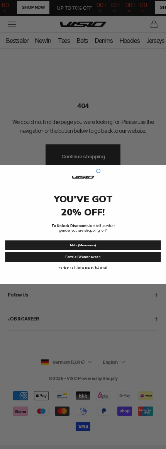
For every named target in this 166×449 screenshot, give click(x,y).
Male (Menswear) (83, 245)
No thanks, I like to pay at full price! (83, 267)
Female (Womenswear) (83, 256)
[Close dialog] (98, 171)
